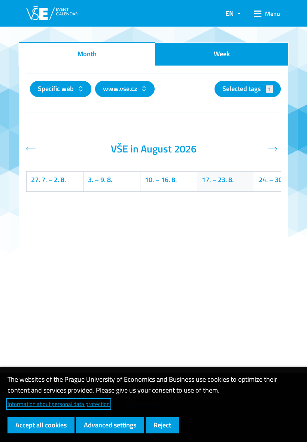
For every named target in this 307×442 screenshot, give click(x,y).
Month (87, 54)
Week (222, 54)
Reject (162, 425)
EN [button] (229, 13)
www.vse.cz (121, 89)
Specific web (56, 89)
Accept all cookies (41, 425)
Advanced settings (110, 425)
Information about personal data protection (58, 404)
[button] (264, 13)
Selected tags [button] (246, 89)
